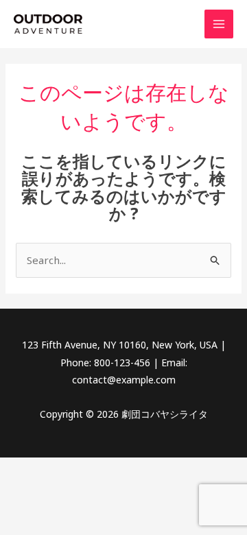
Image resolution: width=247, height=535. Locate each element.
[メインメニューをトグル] (219, 24)
